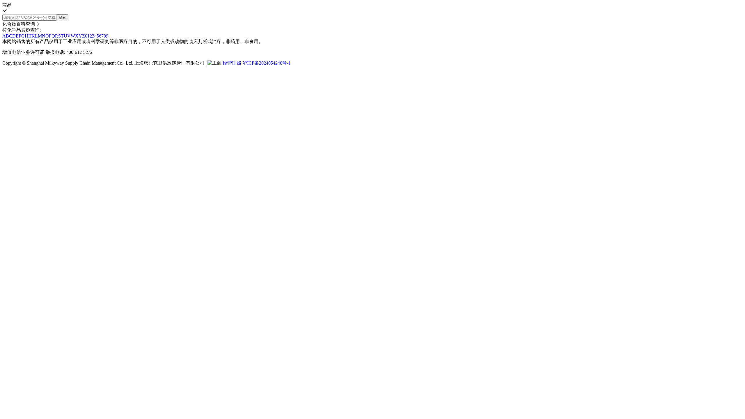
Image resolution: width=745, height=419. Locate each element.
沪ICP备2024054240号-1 (266, 63)
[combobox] (372, 8)
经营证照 (232, 63)
